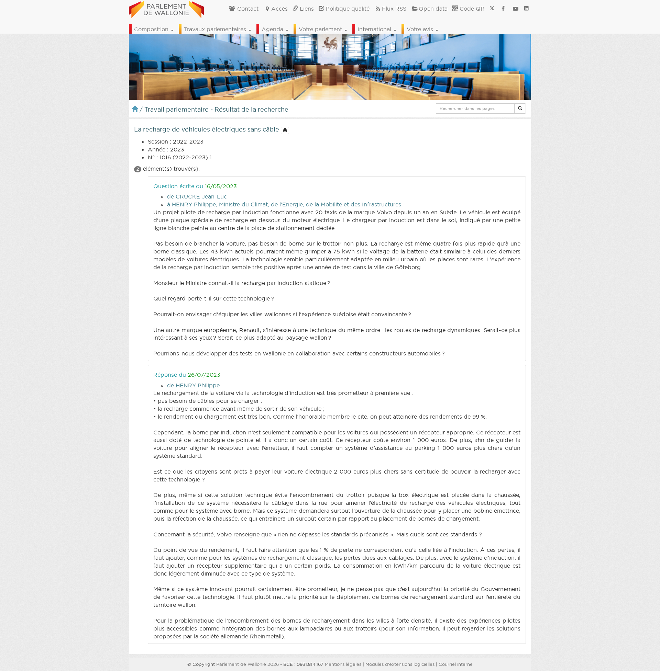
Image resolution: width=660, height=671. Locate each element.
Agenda (273, 29)
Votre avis (421, 29)
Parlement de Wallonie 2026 (247, 664)
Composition (152, 29)
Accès (279, 8)
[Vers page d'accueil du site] (166, 8)
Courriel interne (456, 664)
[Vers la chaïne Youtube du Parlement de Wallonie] (515, 8)
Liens (306, 8)
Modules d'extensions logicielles (399, 664)
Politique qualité (347, 8)
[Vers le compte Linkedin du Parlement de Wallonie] (526, 8)
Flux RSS (394, 8)
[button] (520, 108)
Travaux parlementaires (216, 29)
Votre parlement (321, 29)
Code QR (471, 8)
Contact (246, 8)
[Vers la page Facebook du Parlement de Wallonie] (503, 8)
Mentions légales (343, 664)
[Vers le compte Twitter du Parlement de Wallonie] (492, 8)
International (375, 29)
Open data (433, 8)
